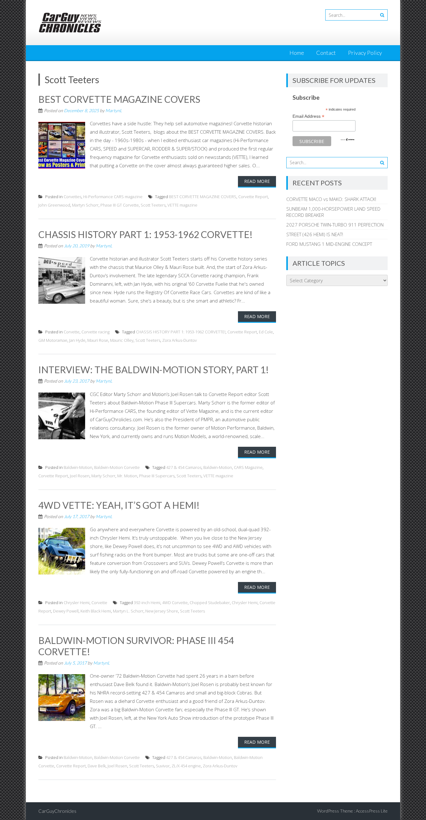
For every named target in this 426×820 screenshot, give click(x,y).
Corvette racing (95, 332)
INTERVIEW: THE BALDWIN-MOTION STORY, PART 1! (153, 369)
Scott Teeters (153, 205)
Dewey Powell (66, 611)
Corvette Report (253, 196)
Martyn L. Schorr (128, 611)
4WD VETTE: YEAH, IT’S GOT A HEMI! (119, 505)
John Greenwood (54, 205)
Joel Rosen (80, 476)
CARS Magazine (248, 467)
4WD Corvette (175, 602)
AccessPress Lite (372, 810)
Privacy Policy (365, 52)
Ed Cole (266, 332)
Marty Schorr (103, 476)
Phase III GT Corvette (119, 205)
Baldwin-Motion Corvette (117, 467)
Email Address (308, 116)
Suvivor (163, 766)
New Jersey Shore (161, 611)
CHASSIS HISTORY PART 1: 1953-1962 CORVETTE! (145, 234)
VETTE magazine (182, 205)
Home (296, 52)
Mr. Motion (127, 476)
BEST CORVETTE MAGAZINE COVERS (119, 99)
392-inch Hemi (147, 602)
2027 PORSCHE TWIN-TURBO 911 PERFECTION (335, 225)
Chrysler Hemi (77, 602)
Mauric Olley (121, 340)
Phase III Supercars (157, 476)
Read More (257, 181)
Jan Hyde (77, 340)
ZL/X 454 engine (186, 766)
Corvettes (72, 196)
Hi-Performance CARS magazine (113, 196)
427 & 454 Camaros (183, 467)
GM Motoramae (52, 340)
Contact (326, 52)
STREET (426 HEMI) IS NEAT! (314, 234)
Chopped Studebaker (210, 602)
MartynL (113, 110)
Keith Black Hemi (95, 611)
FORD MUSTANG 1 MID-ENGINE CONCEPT (329, 244)
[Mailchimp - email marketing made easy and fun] (347, 139)
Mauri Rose (97, 340)
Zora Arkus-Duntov (179, 340)
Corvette (72, 332)
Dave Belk (97, 766)
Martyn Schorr (85, 205)
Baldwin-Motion (78, 467)
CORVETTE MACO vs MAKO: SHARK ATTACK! (331, 199)
